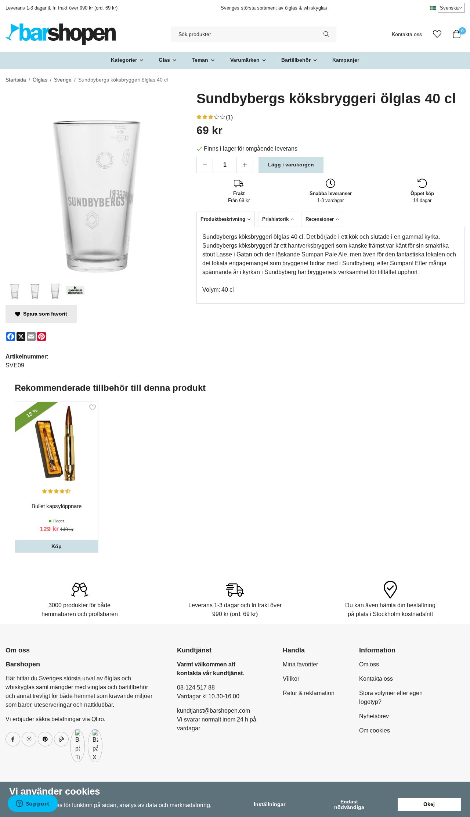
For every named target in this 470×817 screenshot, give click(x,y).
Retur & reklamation (309, 693)
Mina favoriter (300, 664)
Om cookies (374, 730)
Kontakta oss (407, 34)
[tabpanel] (330, 265)
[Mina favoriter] (437, 34)
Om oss (369, 664)
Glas (164, 60)
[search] (326, 34)
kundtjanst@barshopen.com (213, 711)
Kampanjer (345, 60)
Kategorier (124, 60)
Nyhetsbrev (374, 716)
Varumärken (245, 60)
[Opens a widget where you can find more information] (32, 804)
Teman (200, 60)
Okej (429, 804)
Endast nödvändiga (349, 804)
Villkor (291, 679)
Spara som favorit (43, 314)
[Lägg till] (244, 165)
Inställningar (269, 804)
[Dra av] (204, 165)
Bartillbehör (296, 60)
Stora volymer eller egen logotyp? (391, 697)
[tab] (227, 219)
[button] (56, 546)
